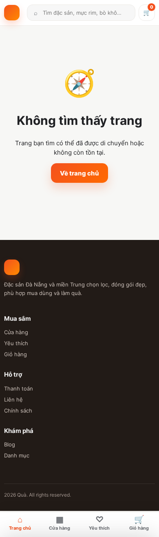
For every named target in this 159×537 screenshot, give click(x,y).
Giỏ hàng (15, 354)
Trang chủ (20, 523)
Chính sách (18, 410)
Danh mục (16, 455)
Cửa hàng (16, 332)
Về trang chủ (79, 173)
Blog (9, 444)
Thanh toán (18, 388)
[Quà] (14, 12)
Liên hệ (13, 399)
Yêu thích (16, 343)
